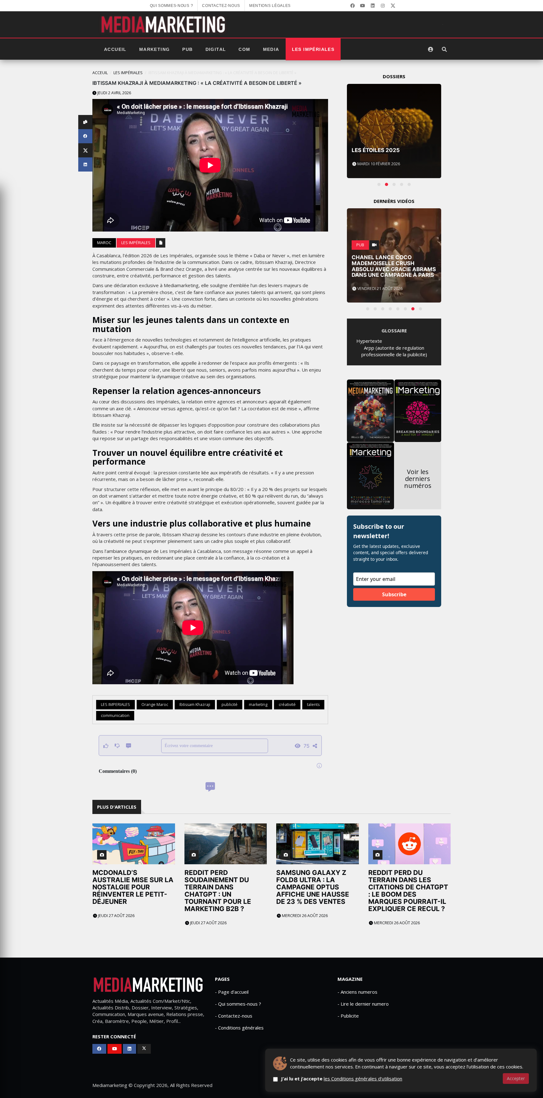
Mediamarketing (109, 1085)
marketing (258, 704)
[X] (393, 5)
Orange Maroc (154, 704)
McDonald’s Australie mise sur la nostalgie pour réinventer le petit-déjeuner (132, 887)
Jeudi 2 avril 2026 (113, 93)
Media (271, 49)
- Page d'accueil (232, 992)
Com (244, 49)
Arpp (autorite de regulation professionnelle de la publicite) (394, 351)
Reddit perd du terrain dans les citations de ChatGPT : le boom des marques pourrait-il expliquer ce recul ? (408, 891)
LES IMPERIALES (115, 704)
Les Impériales (313, 49)
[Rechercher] (444, 49)
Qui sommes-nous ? (171, 6)
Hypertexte (369, 341)
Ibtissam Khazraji (194, 704)
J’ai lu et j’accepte (341, 1078)
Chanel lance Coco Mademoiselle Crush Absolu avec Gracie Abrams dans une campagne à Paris (394, 266)
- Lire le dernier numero (363, 1004)
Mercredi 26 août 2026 (304, 915)
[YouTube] (362, 5)
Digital (216, 49)
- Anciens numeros (357, 992)
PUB (187, 49)
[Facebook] (352, 5)
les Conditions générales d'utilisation (363, 1078)
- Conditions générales (239, 1027)
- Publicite (348, 1016)
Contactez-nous (221, 6)
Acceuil (100, 72)
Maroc (104, 242)
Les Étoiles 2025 (376, 150)
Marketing (154, 49)
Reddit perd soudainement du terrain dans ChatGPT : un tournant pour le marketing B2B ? (217, 891)
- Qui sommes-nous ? (238, 1004)
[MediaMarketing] (164, 24)
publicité (230, 704)
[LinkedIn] (372, 5)
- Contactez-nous (233, 1016)
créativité (287, 704)
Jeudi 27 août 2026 (115, 915)
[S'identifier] (430, 49)
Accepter (516, 1078)
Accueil (115, 49)
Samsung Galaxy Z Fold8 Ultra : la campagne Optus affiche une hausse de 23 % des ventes (312, 887)
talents (313, 704)
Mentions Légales (270, 6)
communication (115, 715)
